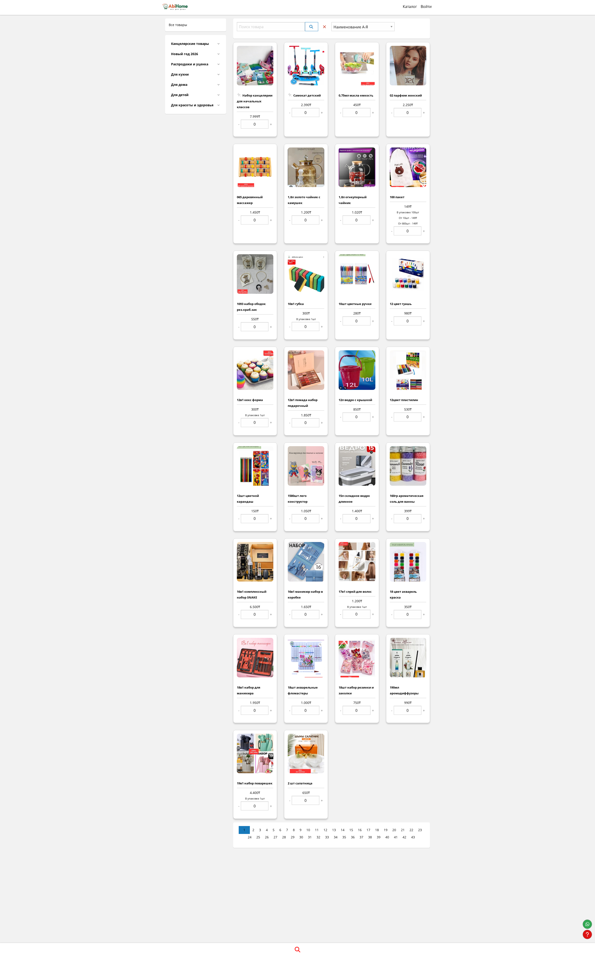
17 (368, 830)
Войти (426, 6)
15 (351, 830)
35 (344, 837)
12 (325, 830)
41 (396, 837)
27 (275, 837)
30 (301, 837)
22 (411, 830)
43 (413, 837)
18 (377, 830)
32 (318, 837)
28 (284, 837)
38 (370, 837)
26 (267, 837)
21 (403, 830)
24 (249, 837)
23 (420, 830)
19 (385, 830)
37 (361, 837)
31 (310, 837)
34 (335, 837)
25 (258, 837)
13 (334, 830)
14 (342, 830)
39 (378, 837)
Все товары (178, 25)
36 (353, 837)
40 (387, 837)
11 (317, 830)
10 (308, 830)
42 (404, 837)
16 (360, 830)
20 (394, 830)
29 (292, 837)
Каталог (410, 6)
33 (327, 837)
